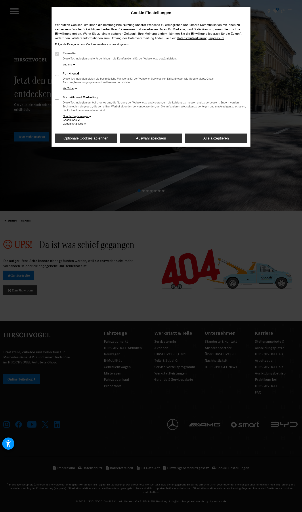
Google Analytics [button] (73, 123)
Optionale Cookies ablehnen (85, 138)
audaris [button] (68, 64)
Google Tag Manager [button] (76, 116)
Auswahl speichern (151, 138)
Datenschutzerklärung (192, 38)
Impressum (216, 38)
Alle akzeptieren (216, 138)
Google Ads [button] (70, 120)
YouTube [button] (68, 88)
